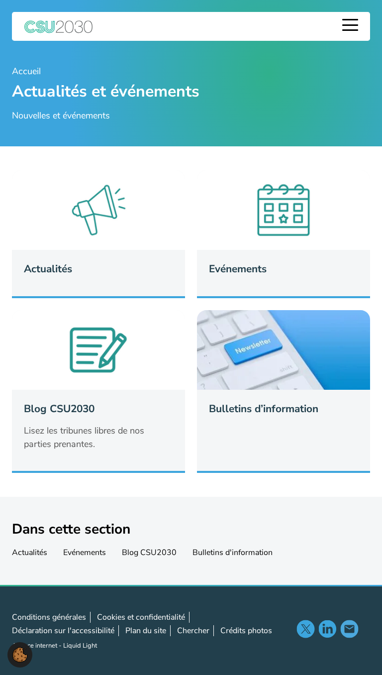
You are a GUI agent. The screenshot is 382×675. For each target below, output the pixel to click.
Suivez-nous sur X (305, 629)
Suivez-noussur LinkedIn (327, 629)
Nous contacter (349, 629)
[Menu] (350, 26)
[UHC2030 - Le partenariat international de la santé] (59, 26)
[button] (19, 654)
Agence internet (35, 645)
